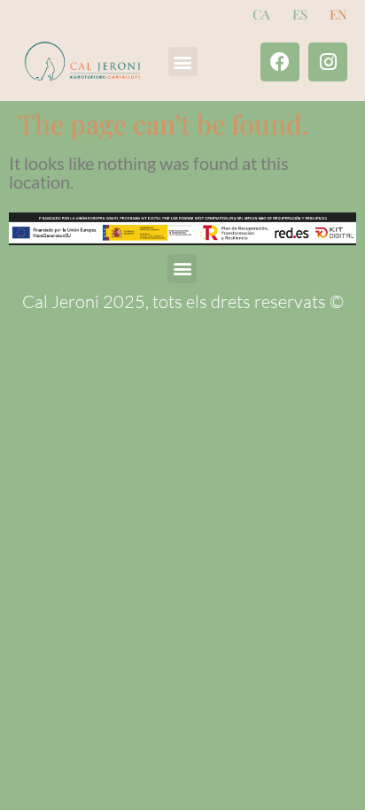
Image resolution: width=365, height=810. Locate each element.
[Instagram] (327, 61)
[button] (183, 61)
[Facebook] (279, 61)
